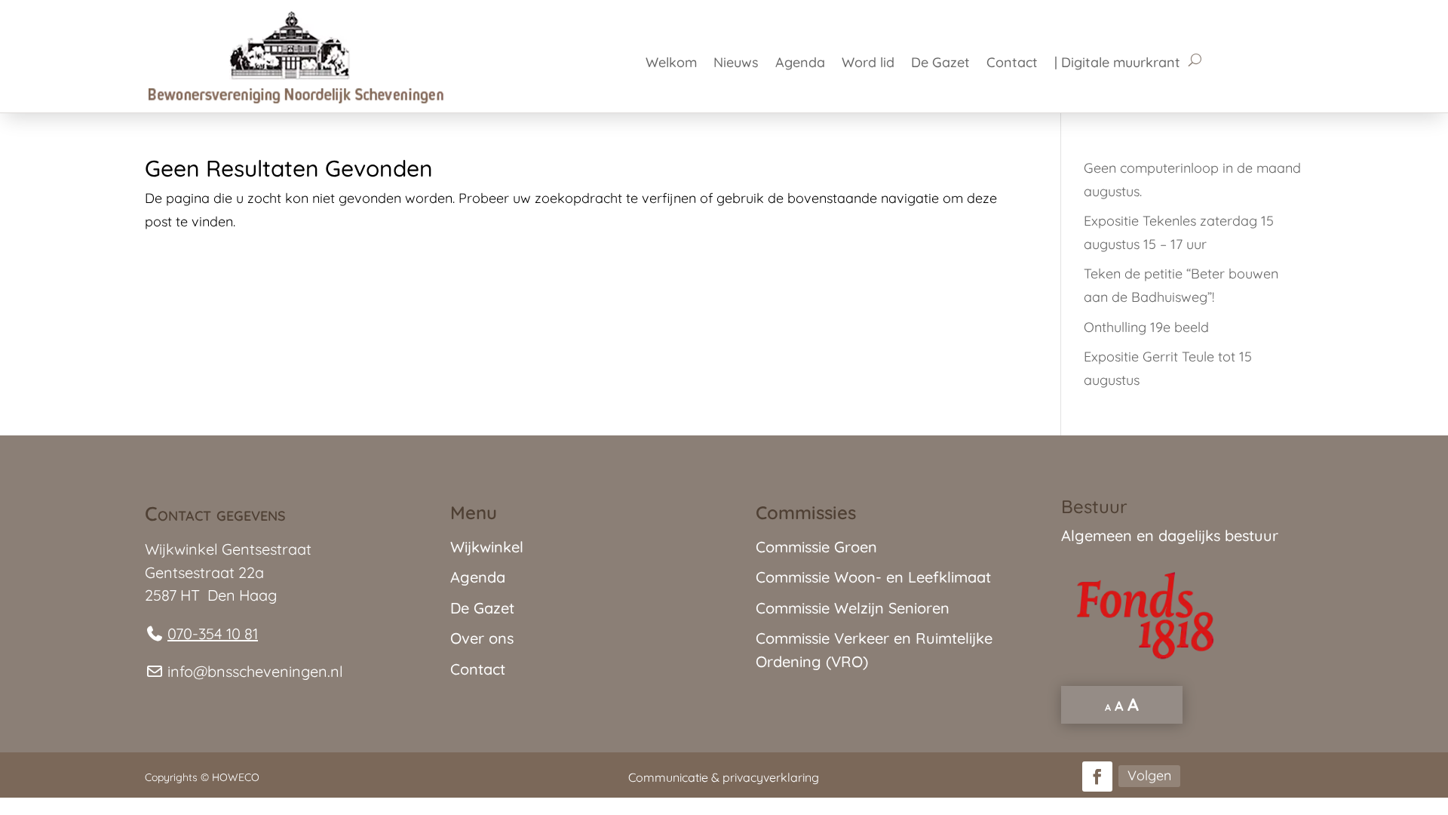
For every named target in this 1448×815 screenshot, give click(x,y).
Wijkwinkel (486, 546)
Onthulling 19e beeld (1146, 327)
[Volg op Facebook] (1097, 776)
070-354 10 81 (212, 633)
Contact (1012, 64)
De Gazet (940, 64)
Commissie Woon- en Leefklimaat (873, 576)
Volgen (1149, 775)
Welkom (671, 64)
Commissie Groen (816, 546)
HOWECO (235, 777)
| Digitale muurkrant (1117, 64)
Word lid (868, 64)
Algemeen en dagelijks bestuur (1169, 535)
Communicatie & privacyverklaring (723, 777)
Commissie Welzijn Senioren (852, 607)
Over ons (482, 638)
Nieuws (736, 64)
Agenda (800, 64)
